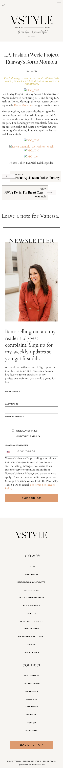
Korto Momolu (23, 105)
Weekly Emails (27, 430)
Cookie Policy (49, 761)
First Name (12, 391)
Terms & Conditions (32, 761)
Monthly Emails (28, 436)
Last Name (11, 404)
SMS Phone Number (16, 445)
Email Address (14, 416)
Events (33, 71)
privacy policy (14, 761)
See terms (35, 485)
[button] (3, 4)
